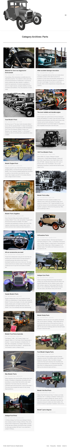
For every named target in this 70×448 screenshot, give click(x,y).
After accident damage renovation (48, 70)
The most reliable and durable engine (48, 112)
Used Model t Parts (11, 119)
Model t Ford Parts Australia (14, 334)
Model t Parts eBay (43, 195)
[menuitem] (48, 446)
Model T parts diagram (44, 410)
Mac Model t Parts (11, 374)
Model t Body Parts (43, 315)
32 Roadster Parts (43, 235)
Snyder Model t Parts (11, 294)
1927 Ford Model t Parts (44, 152)
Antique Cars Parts (43, 275)
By (11, 74)
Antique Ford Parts (11, 415)
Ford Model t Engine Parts (45, 352)
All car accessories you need (14, 252)
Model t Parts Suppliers (12, 213)
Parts (6, 74)
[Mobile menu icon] (66, 15)
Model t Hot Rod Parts (44, 390)
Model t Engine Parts (11, 163)
